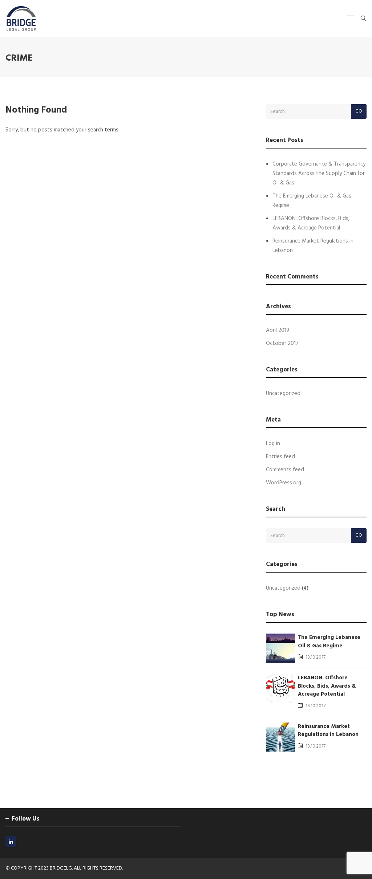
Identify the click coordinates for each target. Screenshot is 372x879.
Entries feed (280, 456)
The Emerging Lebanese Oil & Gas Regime (329, 641)
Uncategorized (283, 393)
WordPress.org (283, 483)
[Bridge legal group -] (21, 18)
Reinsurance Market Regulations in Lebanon (328, 730)
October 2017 (282, 343)
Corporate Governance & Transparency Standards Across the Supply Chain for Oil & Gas (318, 173)
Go (358, 111)
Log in (273, 443)
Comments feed (285, 469)
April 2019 (277, 330)
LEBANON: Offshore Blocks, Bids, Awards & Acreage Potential (327, 686)
